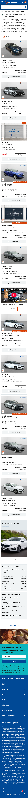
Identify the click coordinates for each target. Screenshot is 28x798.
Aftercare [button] (5, 705)
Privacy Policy (8, 672)
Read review (5, 526)
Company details (20, 791)
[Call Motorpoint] (22, 2)
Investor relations (6, 794)
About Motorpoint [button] (8, 715)
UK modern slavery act (8, 791)
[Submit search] (25, 7)
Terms (9, 789)
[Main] (11, 2)
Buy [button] (3, 694)
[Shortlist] (25, 2)
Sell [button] (3, 700)
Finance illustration (20, 70)
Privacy (4, 789)
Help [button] (3, 684)
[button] (2, 2)
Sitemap (14, 789)
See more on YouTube (10, 309)
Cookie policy (16, 794)
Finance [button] (5, 689)
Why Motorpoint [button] (7, 710)
